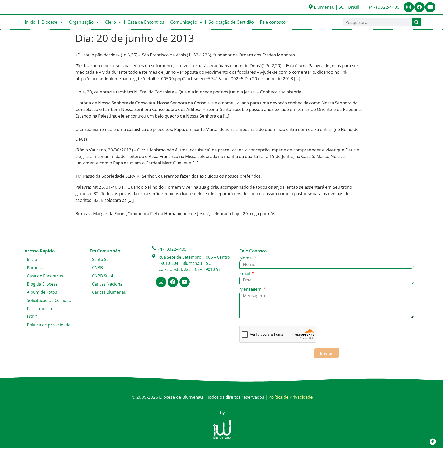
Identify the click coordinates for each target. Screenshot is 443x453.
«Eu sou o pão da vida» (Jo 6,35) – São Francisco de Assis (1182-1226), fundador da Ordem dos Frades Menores (185, 55)
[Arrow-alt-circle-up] (432, 441)
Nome (246, 258)
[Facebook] (419, 7)
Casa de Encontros (145, 22)
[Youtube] (430, 7)
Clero (110, 22)
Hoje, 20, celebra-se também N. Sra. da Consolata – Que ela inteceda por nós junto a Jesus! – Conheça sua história (188, 92)
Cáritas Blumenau (109, 292)
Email (245, 273)
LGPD (32, 317)
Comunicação (183, 22)
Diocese (49, 22)
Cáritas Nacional (108, 284)
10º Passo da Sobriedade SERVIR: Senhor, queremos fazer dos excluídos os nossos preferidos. (168, 176)
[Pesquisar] (416, 22)
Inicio (30, 22)
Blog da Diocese (42, 284)
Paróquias (37, 267)
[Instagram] (409, 7)
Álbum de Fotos (42, 292)
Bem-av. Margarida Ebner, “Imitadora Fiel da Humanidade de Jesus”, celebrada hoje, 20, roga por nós (175, 213)
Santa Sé (100, 259)
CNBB (97, 267)
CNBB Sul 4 (102, 276)
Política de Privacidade (290, 397)
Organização (81, 22)
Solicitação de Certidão (231, 22)
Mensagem (251, 289)
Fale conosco (273, 22)
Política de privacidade (49, 325)
